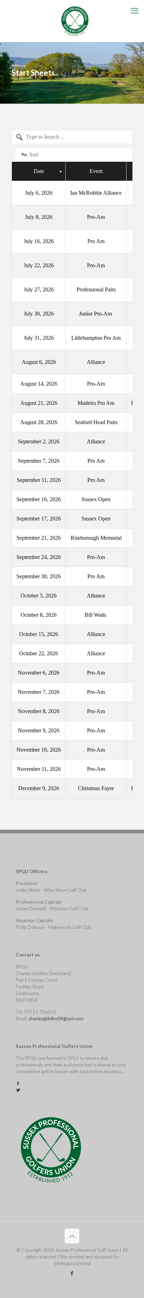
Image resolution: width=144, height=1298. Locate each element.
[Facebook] (18, 1083)
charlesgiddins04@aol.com (56, 1018)
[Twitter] (18, 1090)
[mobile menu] (135, 10)
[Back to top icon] (72, 1236)
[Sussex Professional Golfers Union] (74, 10)
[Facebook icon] (72, 1273)
